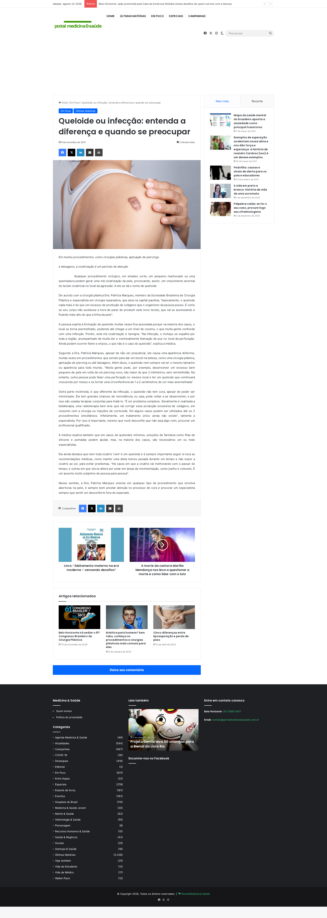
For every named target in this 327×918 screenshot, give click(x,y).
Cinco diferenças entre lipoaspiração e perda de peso (171, 636)
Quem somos (64, 710)
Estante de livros (65, 790)
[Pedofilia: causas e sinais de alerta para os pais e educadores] (220, 173)
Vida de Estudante (66, 866)
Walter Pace (62, 878)
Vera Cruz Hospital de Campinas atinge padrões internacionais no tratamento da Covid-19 (161, 741)
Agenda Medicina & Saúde (71, 737)
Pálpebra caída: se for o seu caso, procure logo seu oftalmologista (250, 208)
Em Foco (157, 16)
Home (111, 16)
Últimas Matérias (133, 16)
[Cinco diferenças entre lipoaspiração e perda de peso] (174, 617)
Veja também (63, 860)
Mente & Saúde (64, 813)
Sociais (59, 843)
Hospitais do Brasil (66, 802)
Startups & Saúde (65, 848)
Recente (257, 101)
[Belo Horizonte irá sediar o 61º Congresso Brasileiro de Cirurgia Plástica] (79, 617)
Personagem (62, 825)
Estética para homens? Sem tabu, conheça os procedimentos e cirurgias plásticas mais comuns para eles (126, 640)
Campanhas (197, 16)
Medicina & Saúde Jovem (70, 807)
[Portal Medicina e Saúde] (78, 25)
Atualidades (62, 743)
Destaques (61, 760)
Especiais (176, 16)
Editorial (60, 766)
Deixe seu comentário (127, 670)
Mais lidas (222, 101)
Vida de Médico (64, 872)
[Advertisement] (163, 62)
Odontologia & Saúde (68, 819)
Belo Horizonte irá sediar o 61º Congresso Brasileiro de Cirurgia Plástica (79, 636)
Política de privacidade (69, 717)
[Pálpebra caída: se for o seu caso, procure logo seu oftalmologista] (220, 209)
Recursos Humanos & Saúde (72, 831)
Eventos (60, 796)
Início (64, 102)
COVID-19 (61, 755)
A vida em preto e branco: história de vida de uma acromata (250, 189)
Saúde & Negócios (66, 837)
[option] (165, 730)
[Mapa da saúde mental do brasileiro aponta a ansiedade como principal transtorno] (220, 120)
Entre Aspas (62, 778)
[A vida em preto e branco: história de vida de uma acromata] (220, 191)
